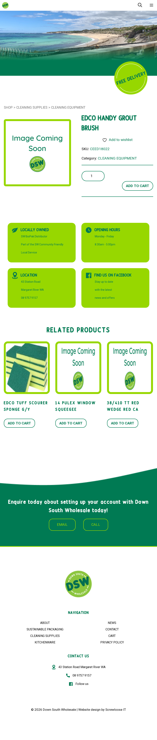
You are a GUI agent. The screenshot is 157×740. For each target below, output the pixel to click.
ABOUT (45, 623)
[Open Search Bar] (140, 5)
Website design (89, 710)
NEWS (112, 623)
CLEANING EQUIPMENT (68, 107)
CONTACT (112, 629)
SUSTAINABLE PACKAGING (45, 629)
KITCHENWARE (45, 642)
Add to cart (137, 186)
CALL (95, 524)
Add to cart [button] (19, 423)
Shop (8, 107)
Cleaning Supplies (31, 107)
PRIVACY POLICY (112, 642)
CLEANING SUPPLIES (45, 636)
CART (112, 636)
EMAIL (62, 524)
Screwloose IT (115, 710)
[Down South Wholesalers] (5, 5)
